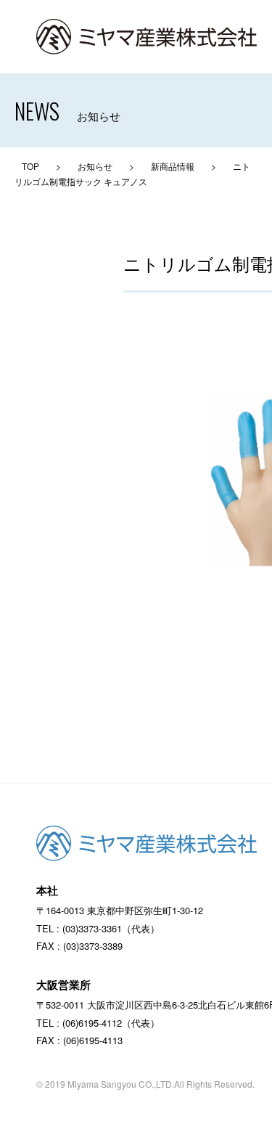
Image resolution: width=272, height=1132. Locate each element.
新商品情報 (172, 166)
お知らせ (95, 166)
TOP (30, 166)
